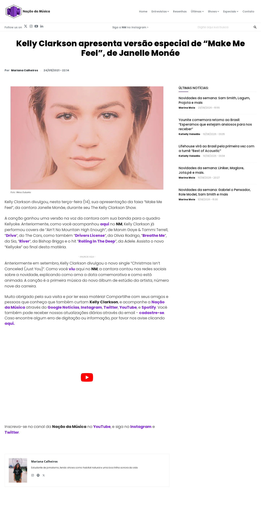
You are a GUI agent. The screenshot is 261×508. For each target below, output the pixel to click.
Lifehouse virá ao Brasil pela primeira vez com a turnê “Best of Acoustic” (216, 148)
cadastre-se (151, 312)
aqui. (10, 323)
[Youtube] (36, 26)
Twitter (111, 307)
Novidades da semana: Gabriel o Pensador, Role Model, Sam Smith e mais (215, 192)
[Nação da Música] (28, 11)
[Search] (255, 27)
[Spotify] (38, 473)
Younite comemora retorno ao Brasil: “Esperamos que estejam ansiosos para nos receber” (215, 124)
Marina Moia (187, 107)
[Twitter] (25, 26)
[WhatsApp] (199, 70)
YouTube (128, 307)
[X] (208, 70)
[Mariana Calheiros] (18, 470)
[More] (252, 70)
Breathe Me (154, 235)
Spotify (149, 307)
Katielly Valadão (189, 134)
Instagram (91, 307)
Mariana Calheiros (24, 70)
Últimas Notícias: (194, 88)
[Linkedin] (41, 26)
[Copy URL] (243, 70)
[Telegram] (226, 70)
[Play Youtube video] (87, 377)
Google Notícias (63, 307)
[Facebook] (217, 70)
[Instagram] (31, 26)
